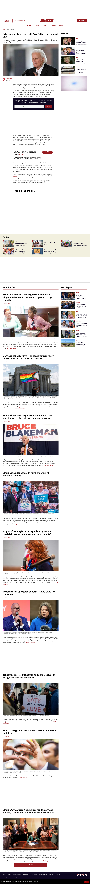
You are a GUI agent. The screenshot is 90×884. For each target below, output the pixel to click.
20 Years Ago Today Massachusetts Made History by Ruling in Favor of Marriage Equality (22, 252)
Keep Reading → (11, 348)
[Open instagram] (24, 21)
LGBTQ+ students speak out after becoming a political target (81, 53)
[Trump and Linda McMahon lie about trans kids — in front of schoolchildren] (68, 333)
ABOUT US (9, 874)
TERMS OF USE (50, 874)
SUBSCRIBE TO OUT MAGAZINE (6, 21)
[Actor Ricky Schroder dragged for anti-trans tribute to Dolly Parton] (68, 41)
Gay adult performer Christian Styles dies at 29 (81, 325)
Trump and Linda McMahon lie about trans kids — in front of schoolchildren (81, 335)
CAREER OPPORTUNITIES (17, 874)
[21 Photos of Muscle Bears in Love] (37, 243)
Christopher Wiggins (7, 303)
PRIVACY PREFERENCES (43, 874)
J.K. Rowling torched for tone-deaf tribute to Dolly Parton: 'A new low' (81, 316)
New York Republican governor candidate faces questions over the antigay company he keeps (27, 417)
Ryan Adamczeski (6, 736)
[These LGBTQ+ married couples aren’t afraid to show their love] (31, 754)
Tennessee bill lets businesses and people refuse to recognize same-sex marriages (29, 676)
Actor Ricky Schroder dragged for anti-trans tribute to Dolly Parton (81, 43)
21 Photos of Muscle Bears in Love (50, 243)
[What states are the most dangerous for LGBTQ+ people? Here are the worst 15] (66, 243)
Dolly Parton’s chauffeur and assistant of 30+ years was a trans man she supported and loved (81, 63)
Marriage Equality (10, 29)
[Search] (75, 21)
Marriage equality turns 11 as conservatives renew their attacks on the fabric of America (28, 357)
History (54, 25)
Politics (29, 25)
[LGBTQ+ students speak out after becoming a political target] (68, 50)
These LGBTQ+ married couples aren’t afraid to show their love (30, 732)
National (78, 292)
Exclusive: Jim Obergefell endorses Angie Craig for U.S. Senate (29, 593)
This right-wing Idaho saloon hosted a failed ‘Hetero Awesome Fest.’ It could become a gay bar (81, 73)
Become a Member (47, 152)
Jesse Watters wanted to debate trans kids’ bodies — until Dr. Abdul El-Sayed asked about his (81, 299)
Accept (86, 881)
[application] (74, 83)
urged (15, 176)
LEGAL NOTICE (57, 874)
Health (45, 25)
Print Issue (78, 48)
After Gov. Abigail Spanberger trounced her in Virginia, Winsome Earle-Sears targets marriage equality (27, 297)
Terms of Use (35, 881)
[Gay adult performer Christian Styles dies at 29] (68, 324)
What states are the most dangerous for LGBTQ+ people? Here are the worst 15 (80, 244)
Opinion (61, 25)
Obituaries (78, 321)
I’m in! (48, 106)
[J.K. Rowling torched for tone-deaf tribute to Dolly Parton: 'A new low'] (68, 314)
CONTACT (4, 874)
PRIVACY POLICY (34, 874)
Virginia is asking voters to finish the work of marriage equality (26, 474)
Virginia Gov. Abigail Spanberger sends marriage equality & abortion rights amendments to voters (28, 811)
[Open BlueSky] (19, 21)
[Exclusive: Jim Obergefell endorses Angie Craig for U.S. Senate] (31, 615)
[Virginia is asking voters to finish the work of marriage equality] (31, 496)
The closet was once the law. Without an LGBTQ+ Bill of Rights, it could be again (50, 252)
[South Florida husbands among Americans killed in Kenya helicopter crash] (68, 343)
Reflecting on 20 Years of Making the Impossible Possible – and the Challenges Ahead (21, 244)
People (77, 38)
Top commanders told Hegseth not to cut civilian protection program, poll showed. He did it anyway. (81, 308)
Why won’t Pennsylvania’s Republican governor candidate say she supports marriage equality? (27, 533)
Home (4, 29)
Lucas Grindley (9, 78)
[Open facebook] (16, 21)
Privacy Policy (26, 881)
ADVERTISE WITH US (26, 874)
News (37, 25)
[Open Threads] (21, 21)
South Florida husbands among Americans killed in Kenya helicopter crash (81, 346)
